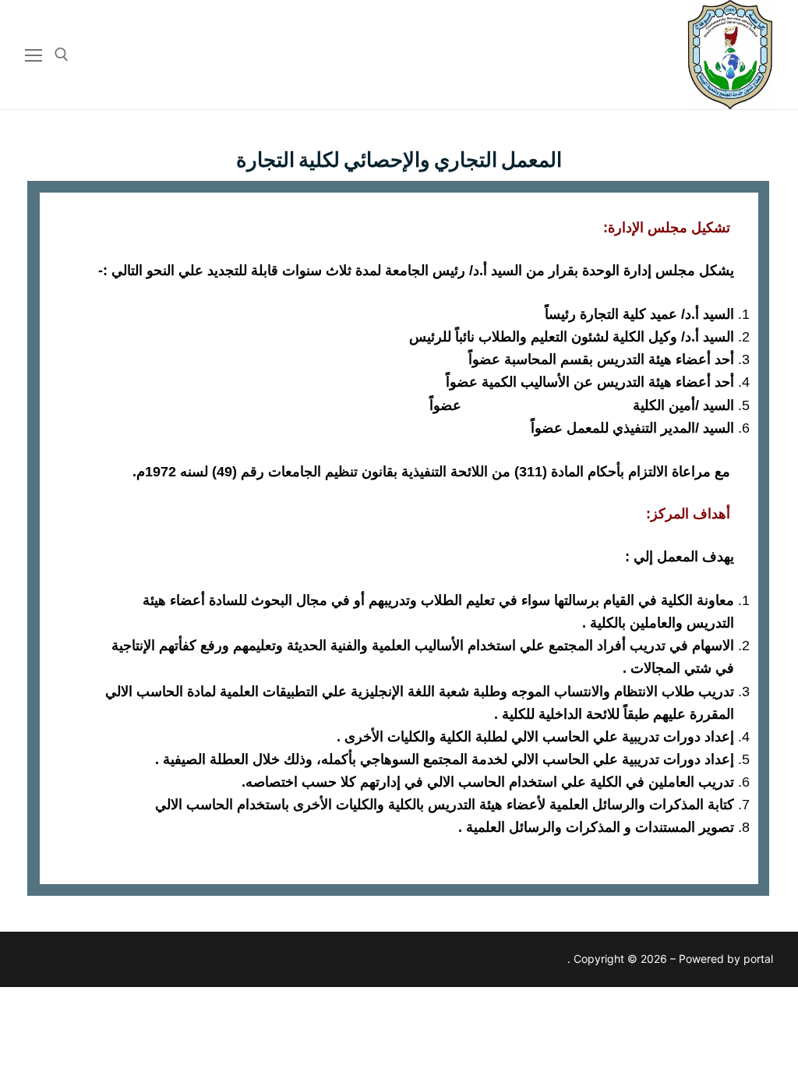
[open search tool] (62, 55)
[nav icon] (33, 54)
